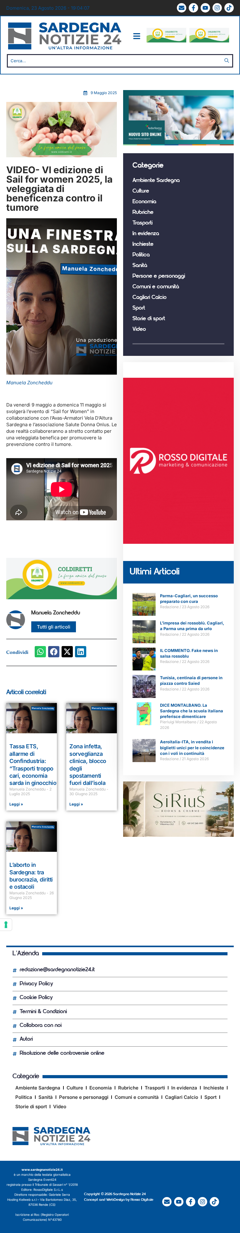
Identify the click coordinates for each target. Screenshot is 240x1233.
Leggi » (16, 804)
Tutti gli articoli (53, 627)
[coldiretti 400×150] (166, 41)
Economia (144, 202)
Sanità (139, 266)
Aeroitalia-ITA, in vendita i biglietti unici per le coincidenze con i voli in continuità (192, 747)
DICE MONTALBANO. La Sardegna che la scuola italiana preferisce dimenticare (191, 711)
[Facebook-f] (193, 8)
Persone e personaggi (158, 276)
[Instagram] (217, 8)
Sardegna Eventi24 (42, 1179)
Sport (138, 308)
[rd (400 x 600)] (178, 542)
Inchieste (142, 244)
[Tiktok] (229, 8)
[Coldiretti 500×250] (61, 156)
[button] (40, 651)
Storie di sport (148, 319)
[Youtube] (205, 8)
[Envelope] (181, 8)
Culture (140, 191)
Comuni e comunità (155, 287)
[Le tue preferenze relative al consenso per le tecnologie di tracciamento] (6, 925)
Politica (141, 255)
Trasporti (142, 223)
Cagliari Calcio (149, 298)
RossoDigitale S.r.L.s (48, 1189)
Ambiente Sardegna (156, 181)
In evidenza (145, 234)
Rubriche (142, 212)
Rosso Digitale (142, 1200)
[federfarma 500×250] (178, 144)
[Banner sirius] (178, 835)
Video (139, 329)
